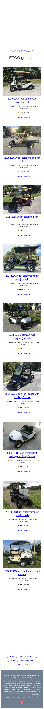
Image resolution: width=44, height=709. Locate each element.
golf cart (11, 656)
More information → (23, 117)
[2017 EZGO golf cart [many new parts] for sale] (22, 272)
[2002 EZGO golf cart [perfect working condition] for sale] (22, 450)
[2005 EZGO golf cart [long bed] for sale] (22, 154)
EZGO (32, 656)
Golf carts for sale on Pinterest (29, 697)
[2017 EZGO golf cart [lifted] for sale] (22, 213)
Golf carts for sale (22, 51)
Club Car (22, 656)
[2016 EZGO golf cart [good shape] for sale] (22, 568)
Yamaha (12, 661)
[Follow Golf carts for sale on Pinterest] (22, 703)
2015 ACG (21, 664)
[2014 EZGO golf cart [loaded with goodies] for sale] (22, 390)
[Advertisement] (22, 23)
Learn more (35, 693)
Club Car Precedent (26, 661)
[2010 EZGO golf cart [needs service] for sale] (22, 95)
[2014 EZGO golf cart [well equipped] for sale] (22, 331)
